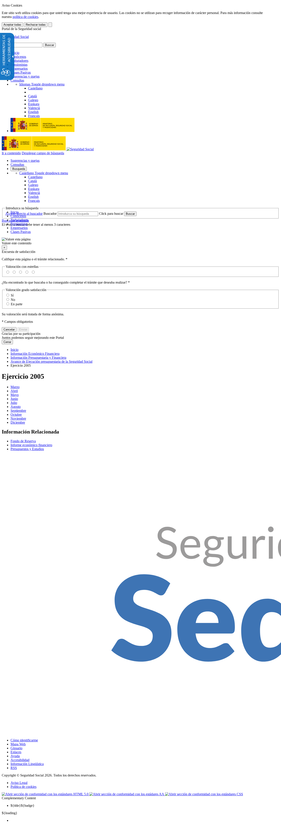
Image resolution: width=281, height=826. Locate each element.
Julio (14, 403)
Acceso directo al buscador (24, 213)
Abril (14, 391)
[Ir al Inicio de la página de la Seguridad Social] (15, 37)
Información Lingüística (27, 764)
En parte (16, 304)
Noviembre (18, 418)
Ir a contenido (11, 153)
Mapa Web (18, 744)
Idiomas (42, 84)
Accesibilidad (20, 760)
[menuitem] (145, 820)
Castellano (43, 173)
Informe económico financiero (31, 445)
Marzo (15, 387)
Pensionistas (19, 64)
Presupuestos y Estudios (27, 449)
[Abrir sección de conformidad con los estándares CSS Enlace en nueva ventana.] (204, 794)
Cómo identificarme (24, 740)
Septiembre (18, 410)
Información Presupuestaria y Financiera (38, 357)
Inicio (15, 53)
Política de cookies (23, 787)
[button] (140, 241)
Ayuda (15, 756)
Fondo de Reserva (23, 441)
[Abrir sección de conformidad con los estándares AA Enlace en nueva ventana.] (127, 794)
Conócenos (18, 57)
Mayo (15, 395)
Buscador (50, 213)
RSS (14, 768)
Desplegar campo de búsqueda (43, 153)
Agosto (16, 407)
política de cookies (25, 17)
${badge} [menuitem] (22, 805)
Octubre (16, 414)
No (13, 300)
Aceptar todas (12, 24)
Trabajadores (19, 60)
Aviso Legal (19, 783)
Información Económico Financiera (35, 353)
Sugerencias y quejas (25, 76)
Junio (14, 399)
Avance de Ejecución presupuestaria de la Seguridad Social (51, 361)
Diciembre (18, 422)
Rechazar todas (36, 24)
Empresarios (19, 68)
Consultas (17, 80)
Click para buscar (111, 213)
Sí (12, 295)
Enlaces (16, 752)
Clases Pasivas (21, 72)
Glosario (16, 748)
